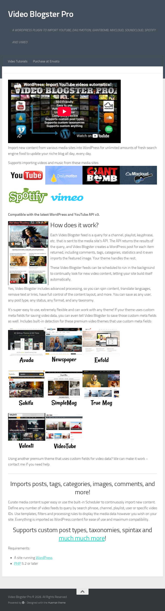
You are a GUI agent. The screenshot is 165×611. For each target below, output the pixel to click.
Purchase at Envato (46, 61)
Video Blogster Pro (40, 14)
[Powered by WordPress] (23, 602)
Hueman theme (57, 602)
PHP (17, 563)
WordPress (44, 557)
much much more (82, 538)
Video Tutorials (17, 61)
